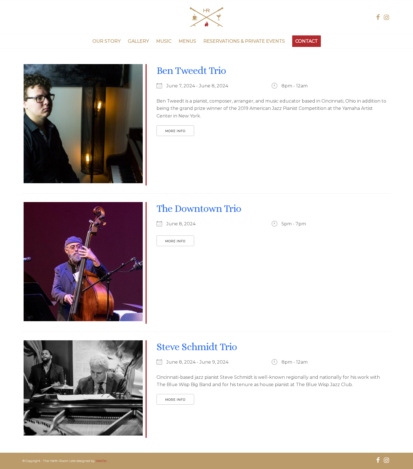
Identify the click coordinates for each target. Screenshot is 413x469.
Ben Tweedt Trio (191, 70)
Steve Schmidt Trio (196, 346)
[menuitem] (106, 41)
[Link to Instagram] (386, 17)
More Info (175, 131)
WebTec (101, 461)
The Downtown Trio (198, 208)
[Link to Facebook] (378, 17)
